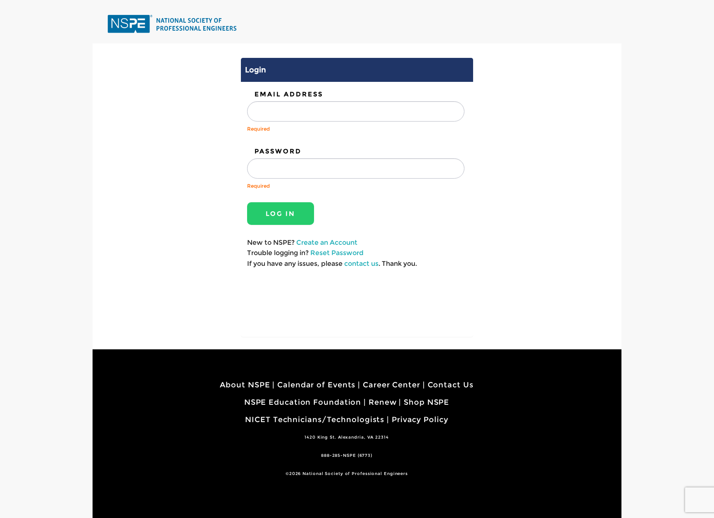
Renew (383, 402)
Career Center (391, 384)
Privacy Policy (420, 419)
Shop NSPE (426, 402)
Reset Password (337, 253)
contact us (361, 263)
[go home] (173, 23)
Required (258, 129)
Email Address (289, 94)
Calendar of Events (316, 384)
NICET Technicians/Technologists (314, 419)
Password (278, 151)
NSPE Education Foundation (303, 402)
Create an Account (326, 242)
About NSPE (245, 384)
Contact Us (451, 384)
